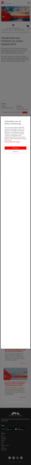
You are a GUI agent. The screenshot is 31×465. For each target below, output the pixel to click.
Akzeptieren (15, 148)
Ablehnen (15, 151)
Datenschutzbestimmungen (12, 142)
